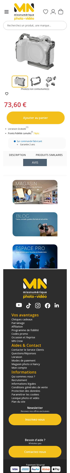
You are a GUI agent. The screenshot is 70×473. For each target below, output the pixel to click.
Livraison (16, 357)
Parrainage (18, 323)
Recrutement (19, 380)
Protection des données (25, 391)
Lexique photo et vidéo (25, 398)
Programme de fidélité (25, 330)
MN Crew (17, 341)
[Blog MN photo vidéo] (35, 224)
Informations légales (23, 383)
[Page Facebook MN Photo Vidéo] (47, 306)
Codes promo (19, 333)
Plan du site (18, 401)
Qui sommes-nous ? (23, 376)
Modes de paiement (23, 360)
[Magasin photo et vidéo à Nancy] (35, 192)
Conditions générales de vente (29, 387)
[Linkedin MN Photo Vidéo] (57, 305)
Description (17, 155)
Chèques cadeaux (21, 319)
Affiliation (17, 326)
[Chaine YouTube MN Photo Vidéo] (19, 305)
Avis (35, 162)
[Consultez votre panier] (60, 12)
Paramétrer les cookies (25, 394)
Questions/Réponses (23, 353)
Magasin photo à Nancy (25, 364)
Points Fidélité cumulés (19, 133)
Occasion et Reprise (23, 337)
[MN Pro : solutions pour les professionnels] (35, 256)
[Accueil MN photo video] (24, 12)
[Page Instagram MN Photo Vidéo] (37, 306)
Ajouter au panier (35, 118)
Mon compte (19, 367)
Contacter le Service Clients (27, 349)
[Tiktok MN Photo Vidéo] (28, 306)
